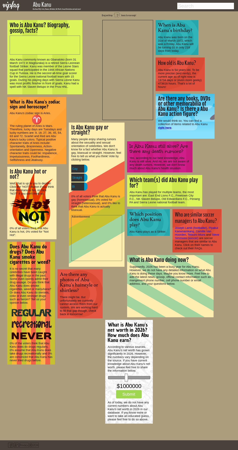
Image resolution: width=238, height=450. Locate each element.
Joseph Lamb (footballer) (191, 228)
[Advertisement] (127, 69)
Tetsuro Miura (196, 234)
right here (164, 127)
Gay (75, 168)
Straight (77, 177)
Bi (73, 186)
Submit (128, 394)
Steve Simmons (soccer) (197, 236)
